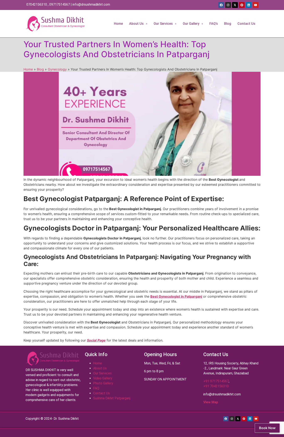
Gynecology (57, 69)
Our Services (163, 24)
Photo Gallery (103, 383)
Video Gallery (102, 378)
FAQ (96, 388)
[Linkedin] (249, 5)
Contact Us (246, 24)
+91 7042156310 (216, 386)
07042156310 (36, 4)
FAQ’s (213, 24)
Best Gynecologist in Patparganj (176, 296)
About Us (136, 24)
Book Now (267, 428)
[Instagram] (228, 5)
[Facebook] (221, 5)
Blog (227, 24)
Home (118, 24)
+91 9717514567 (216, 381)
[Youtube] (255, 5)
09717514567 (59, 4)
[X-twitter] (235, 5)
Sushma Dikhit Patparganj (111, 398)
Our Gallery (191, 24)
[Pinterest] (242, 5)
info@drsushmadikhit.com (91, 4)
